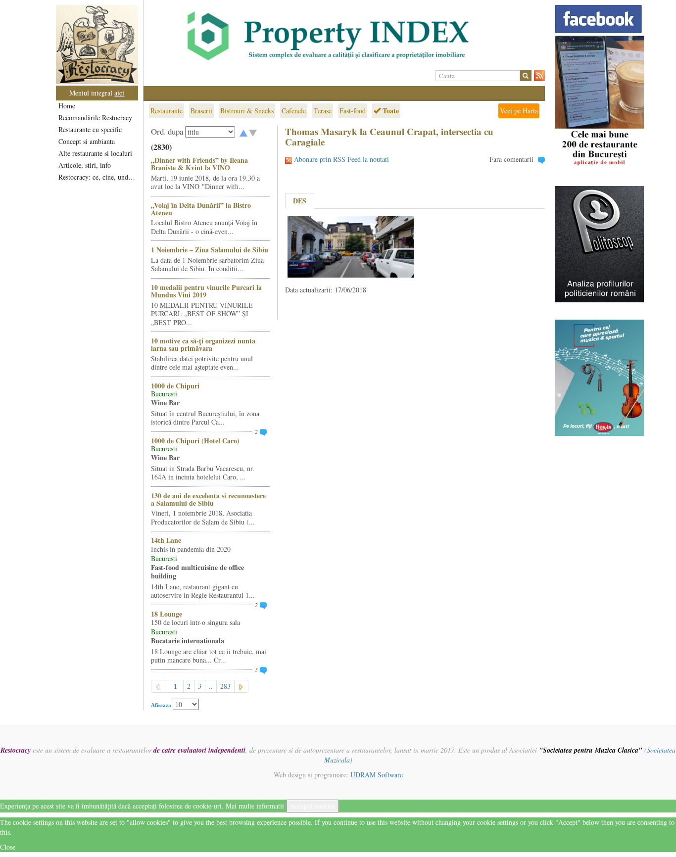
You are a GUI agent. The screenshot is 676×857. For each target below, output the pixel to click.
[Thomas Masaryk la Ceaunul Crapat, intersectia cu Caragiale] (350, 245)
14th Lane (166, 540)
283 (225, 686)
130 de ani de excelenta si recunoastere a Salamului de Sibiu (208, 499)
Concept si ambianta (86, 141)
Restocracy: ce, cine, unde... (97, 177)
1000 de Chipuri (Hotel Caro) (195, 440)
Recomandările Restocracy (95, 117)
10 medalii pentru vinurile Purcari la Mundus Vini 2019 (206, 291)
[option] (344, 36)
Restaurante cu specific (90, 129)
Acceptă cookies (312, 805)
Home (66, 105)
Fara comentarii (511, 159)
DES (299, 200)
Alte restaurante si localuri (95, 153)
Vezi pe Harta (519, 110)
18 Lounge (166, 614)
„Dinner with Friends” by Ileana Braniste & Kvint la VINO (199, 164)
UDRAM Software (376, 774)
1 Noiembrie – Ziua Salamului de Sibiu (209, 249)
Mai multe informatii (255, 805)
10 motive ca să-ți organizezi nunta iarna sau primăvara (203, 344)
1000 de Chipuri (175, 386)
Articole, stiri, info (84, 165)
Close (7, 847)
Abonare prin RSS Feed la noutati (341, 159)
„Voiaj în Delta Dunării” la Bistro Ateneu (201, 209)
